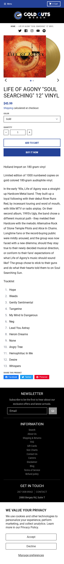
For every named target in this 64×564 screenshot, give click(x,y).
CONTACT (41, 491)
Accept (31, 537)
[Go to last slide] (6, 80)
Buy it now (32, 152)
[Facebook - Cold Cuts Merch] (26, 30)
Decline (31, 546)
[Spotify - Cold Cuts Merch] (44, 30)
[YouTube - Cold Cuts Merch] (38, 30)
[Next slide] (57, 80)
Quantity (8, 127)
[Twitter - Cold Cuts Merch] (20, 30)
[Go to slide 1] (31, 81)
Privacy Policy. (30, 527)
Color (6, 113)
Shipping (8, 108)
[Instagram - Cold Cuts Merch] (32, 30)
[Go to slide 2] (33, 80)
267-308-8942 (25, 491)
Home (13, 26)
